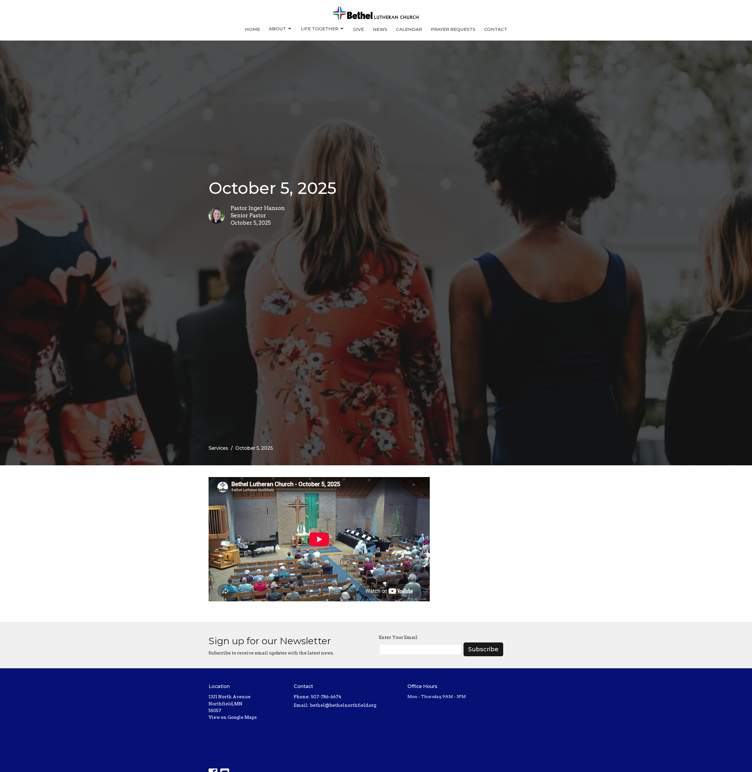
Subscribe (483, 649)
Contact (495, 29)
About (277, 28)
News (380, 29)
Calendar (409, 29)
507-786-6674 (326, 696)
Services (218, 448)
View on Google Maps (233, 717)
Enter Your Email (398, 637)
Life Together (319, 28)
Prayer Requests (453, 29)
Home (252, 29)
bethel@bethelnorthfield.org (343, 705)
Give (358, 29)
